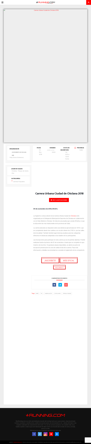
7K (41, 293)
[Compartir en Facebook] (54, 285)
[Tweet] (60, 285)
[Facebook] (34, 434)
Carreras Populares (19, 181)
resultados (67, 293)
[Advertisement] (59, 178)
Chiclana (73, 216)
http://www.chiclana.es (17, 157)
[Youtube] (51, 434)
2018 (37, 293)
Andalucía (48, 293)
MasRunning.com (18, 442)
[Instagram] (45, 434)
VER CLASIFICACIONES (59, 200)
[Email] (66, 285)
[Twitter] (40, 434)
